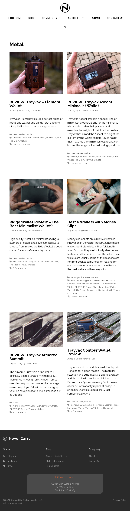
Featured (26, 137)
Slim (59, 137)
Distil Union (99, 280)
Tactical (71, 290)
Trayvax (89, 159)
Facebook (11, 461)
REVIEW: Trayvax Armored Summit (34, 357)
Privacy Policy (120, 500)
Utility (98, 290)
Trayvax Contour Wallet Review (88, 352)
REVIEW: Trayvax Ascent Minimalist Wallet (89, 104)
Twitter (9, 466)
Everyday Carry (25, 261)
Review (22, 134)
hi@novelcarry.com (65, 477)
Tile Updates (52, 466)
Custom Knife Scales (56, 456)
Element (17, 137)
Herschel (110, 280)
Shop (31, 18)
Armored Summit (21, 406)
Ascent (74, 156)
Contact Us (115, 18)
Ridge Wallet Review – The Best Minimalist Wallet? (34, 224)
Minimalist (51, 137)
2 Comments (19, 412)
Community (49, 18)
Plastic (89, 287)
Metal (42, 137)
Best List (75, 280)
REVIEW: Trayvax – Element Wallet (35, 104)
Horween (99, 405)
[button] (65, 27)
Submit (95, 18)
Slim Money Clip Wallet (104, 287)
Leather (35, 137)
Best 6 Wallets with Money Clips (91, 224)
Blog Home (14, 18)
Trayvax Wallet (92, 408)
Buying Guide (77, 277)
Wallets (29, 134)
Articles (74, 18)
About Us (93, 456)
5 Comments (19, 268)
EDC (15, 261)
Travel (24, 264)
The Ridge (15, 264)
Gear (15, 134)
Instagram (11, 456)
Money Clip (98, 283)
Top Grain (14, 141)
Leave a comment (21, 144)
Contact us (94, 461)
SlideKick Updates (55, 461)
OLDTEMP (80, 287)
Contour (75, 405)
